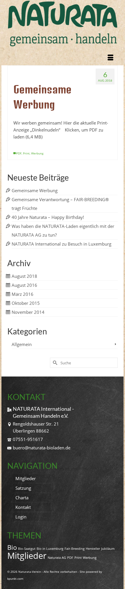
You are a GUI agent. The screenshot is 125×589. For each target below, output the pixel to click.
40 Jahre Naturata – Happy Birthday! (48, 217)
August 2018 (24, 276)
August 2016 (24, 285)
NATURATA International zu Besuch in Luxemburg (61, 244)
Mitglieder (27, 555)
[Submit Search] (54, 363)
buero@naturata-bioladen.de (41, 448)
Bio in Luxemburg (50, 549)
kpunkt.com (15, 579)
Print (26, 153)
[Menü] (110, 58)
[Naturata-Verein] (62, 23)
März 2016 (22, 294)
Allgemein (22, 344)
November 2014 (28, 312)
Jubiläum (108, 549)
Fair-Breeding (75, 549)
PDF (19, 153)
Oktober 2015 (26, 303)
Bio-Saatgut (26, 549)
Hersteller (93, 549)
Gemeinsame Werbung (35, 190)
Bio (12, 547)
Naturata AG (57, 558)
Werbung (37, 153)
